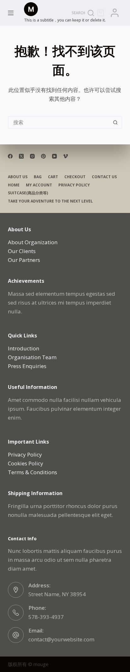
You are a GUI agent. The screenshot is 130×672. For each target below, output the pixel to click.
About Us (17, 176)
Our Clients (22, 251)
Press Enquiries (27, 366)
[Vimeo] (65, 156)
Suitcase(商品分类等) (28, 193)
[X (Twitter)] (21, 156)
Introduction (23, 348)
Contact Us (104, 176)
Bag (38, 176)
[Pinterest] (43, 156)
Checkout (75, 176)
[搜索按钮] (115, 122)
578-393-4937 (46, 617)
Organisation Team (32, 357)
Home (14, 185)
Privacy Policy (74, 185)
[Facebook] (10, 156)
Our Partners (24, 259)
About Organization (32, 242)
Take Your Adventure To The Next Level (50, 201)
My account (39, 185)
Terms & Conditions (32, 472)
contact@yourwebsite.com (61, 639)
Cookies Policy (25, 463)
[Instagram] (32, 156)
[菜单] (11, 13)
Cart (53, 176)
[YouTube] (54, 156)
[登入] (114, 13)
